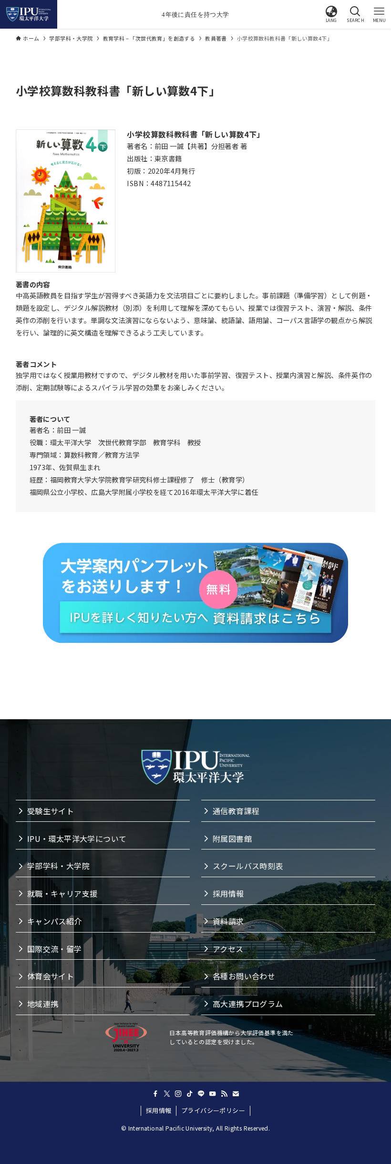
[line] (201, 1094)
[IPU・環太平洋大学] (28, 14)
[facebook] (155, 1094)
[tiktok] (189, 1094)
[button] (331, 14)
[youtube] (212, 1094)
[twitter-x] (167, 1094)
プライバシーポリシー (213, 1110)
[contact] (235, 1094)
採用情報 (159, 1110)
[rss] (224, 1094)
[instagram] (178, 1094)
